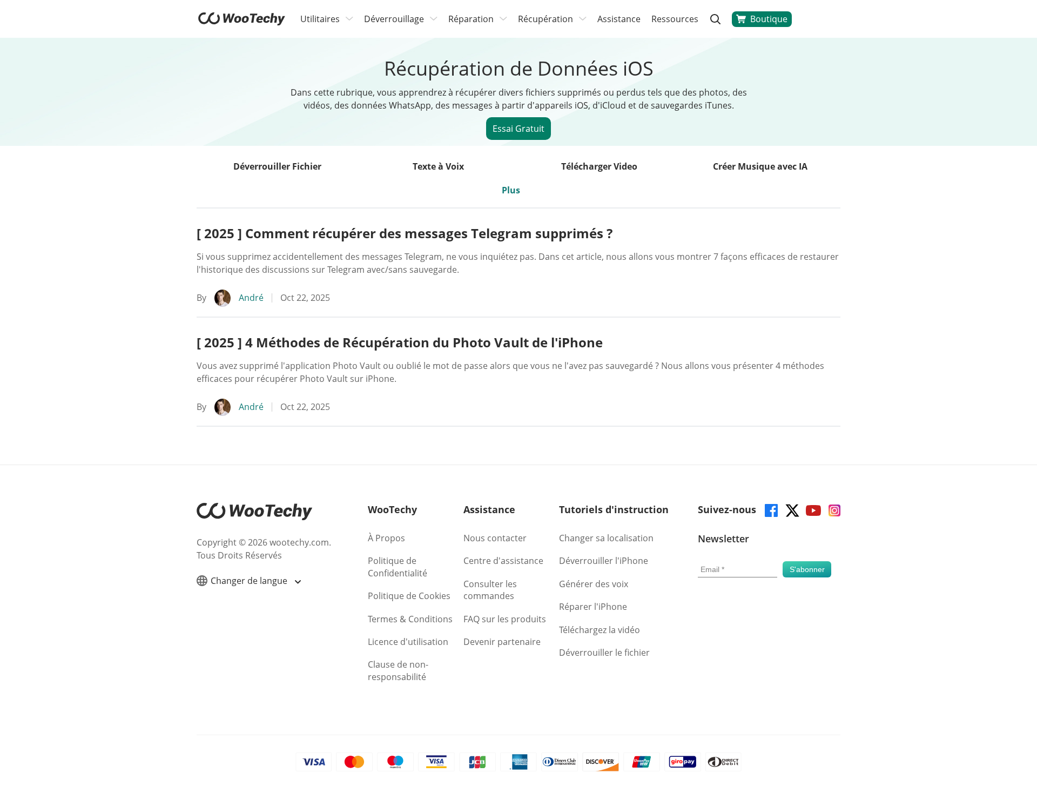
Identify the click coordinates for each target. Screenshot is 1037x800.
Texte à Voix (438, 166)
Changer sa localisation (606, 538)
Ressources (674, 19)
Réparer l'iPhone (593, 607)
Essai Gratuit (518, 129)
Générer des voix (593, 584)
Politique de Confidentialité (397, 567)
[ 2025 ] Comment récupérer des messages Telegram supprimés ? (404, 233)
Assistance (619, 19)
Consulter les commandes (490, 590)
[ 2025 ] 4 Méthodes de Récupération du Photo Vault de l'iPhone (400, 342)
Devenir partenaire (502, 642)
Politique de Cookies (409, 596)
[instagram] (833, 509)
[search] (715, 19)
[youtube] (812, 509)
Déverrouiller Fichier (277, 166)
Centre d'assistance (503, 561)
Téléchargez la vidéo (599, 630)
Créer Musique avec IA (760, 166)
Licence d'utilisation (408, 642)
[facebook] (770, 509)
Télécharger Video (599, 166)
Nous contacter (495, 538)
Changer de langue (250, 581)
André (251, 298)
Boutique (768, 19)
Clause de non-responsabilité (398, 670)
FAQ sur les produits (504, 619)
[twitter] (791, 509)
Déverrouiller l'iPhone (603, 561)
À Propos (386, 538)
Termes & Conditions (410, 619)
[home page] (242, 22)
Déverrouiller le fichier (604, 652)
